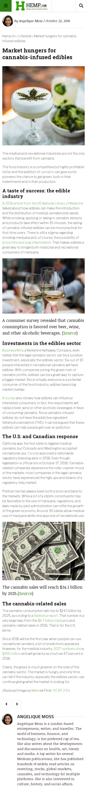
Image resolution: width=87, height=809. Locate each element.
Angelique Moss (30, 21)
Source (69, 333)
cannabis (47, 172)
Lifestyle (25, 36)
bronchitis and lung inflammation (26, 242)
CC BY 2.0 (60, 690)
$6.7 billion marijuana (53, 620)
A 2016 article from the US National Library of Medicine (42, 203)
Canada (33, 453)
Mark (35, 690)
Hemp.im (9, 36)
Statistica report (46, 616)
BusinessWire (12, 350)
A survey (8, 398)
